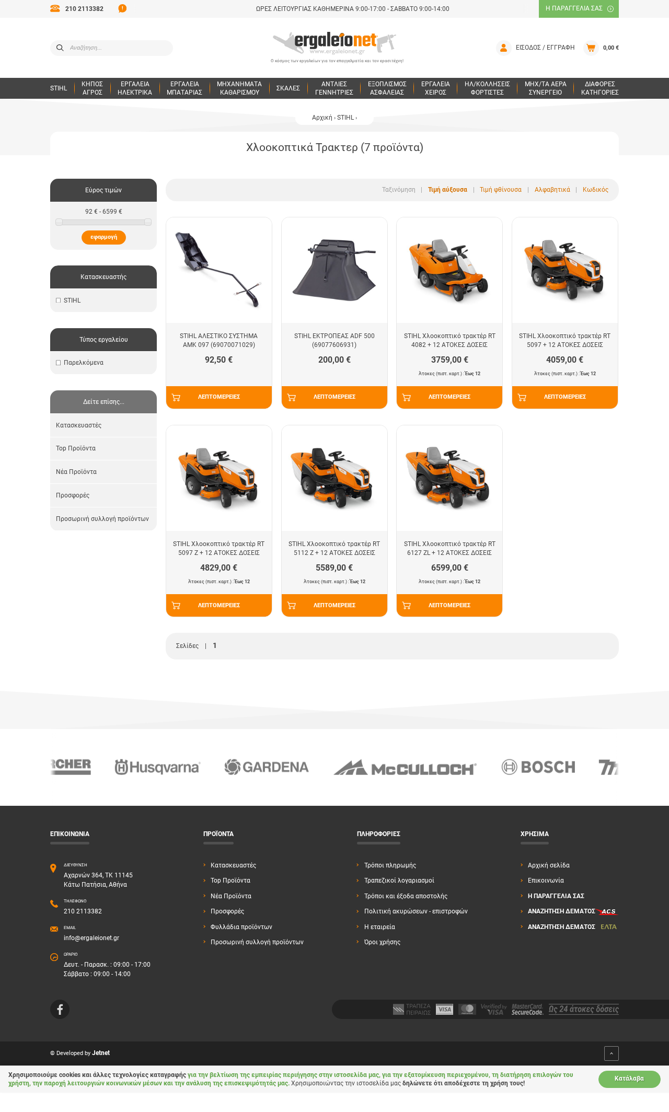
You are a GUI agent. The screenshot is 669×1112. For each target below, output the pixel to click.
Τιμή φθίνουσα (501, 189)
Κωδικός (595, 189)
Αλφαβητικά (552, 189)
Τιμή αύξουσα (447, 189)
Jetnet (101, 1053)
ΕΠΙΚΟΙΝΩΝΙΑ (69, 834)
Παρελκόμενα (83, 362)
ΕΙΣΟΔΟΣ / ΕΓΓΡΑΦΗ (545, 47)
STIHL (345, 117)
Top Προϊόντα (76, 448)
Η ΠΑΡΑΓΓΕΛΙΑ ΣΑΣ (574, 8)
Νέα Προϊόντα (76, 472)
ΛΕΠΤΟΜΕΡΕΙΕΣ (219, 396)
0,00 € (611, 47)
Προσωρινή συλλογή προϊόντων (102, 519)
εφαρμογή (103, 237)
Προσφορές (72, 495)
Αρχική (322, 117)
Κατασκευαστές (78, 425)
